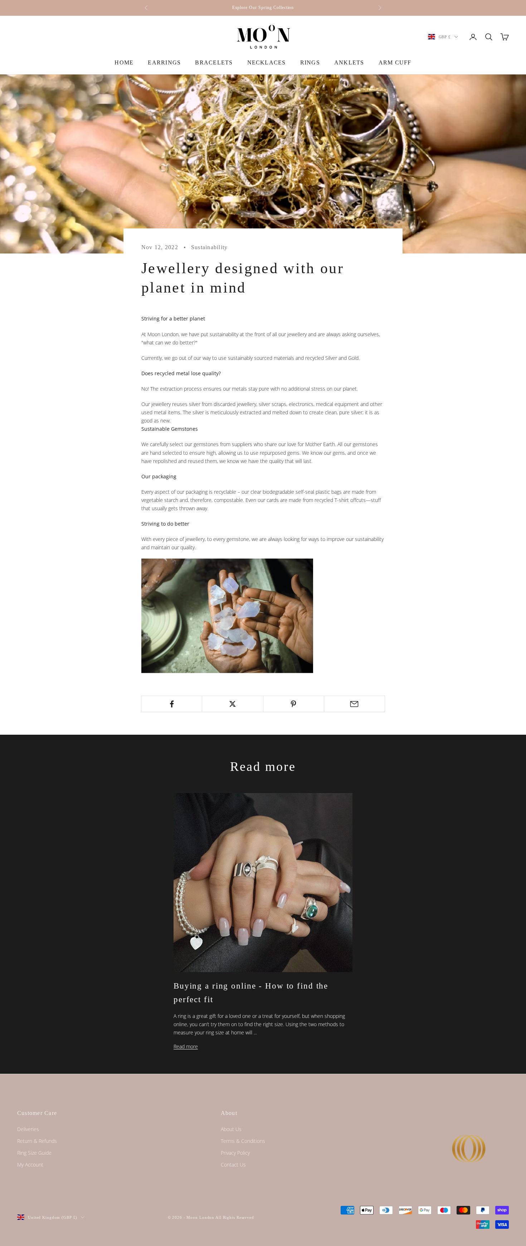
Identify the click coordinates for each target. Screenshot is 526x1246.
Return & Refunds (37, 1141)
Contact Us (233, 1164)
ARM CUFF (395, 62)
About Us (231, 1129)
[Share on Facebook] (171, 704)
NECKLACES (266, 62)
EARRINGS (164, 62)
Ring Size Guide (34, 1152)
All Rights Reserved (234, 1217)
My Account (30, 1164)
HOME (124, 62)
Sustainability (209, 247)
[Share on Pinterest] (293, 704)
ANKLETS (349, 62)
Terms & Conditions (243, 1141)
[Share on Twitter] (232, 704)
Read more (186, 1046)
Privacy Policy (235, 1152)
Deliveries (28, 1129)
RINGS (310, 62)
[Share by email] (354, 704)
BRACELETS (214, 62)
